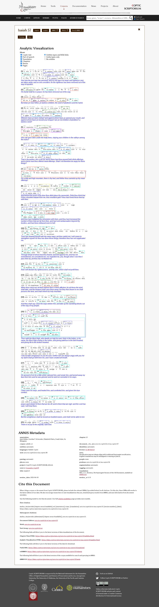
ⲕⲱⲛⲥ (46, 131)
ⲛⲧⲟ (42, 234)
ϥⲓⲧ (62, 90)
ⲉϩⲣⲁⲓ (23, 153)
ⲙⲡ (27, 231)
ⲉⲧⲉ (40, 267)
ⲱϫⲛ (55, 71)
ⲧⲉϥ (27, 90)
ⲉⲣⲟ (77, 71)
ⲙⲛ (63, 71)
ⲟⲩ (47, 90)
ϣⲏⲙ (48, 330)
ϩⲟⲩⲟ (65, 190)
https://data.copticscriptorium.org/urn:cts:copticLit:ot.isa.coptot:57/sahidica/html (64, 536)
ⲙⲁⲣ (47, 275)
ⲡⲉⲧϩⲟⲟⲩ (29, 267)
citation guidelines (64, 499)
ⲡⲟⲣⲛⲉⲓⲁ (48, 205)
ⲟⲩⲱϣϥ (43, 334)
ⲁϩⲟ (67, 366)
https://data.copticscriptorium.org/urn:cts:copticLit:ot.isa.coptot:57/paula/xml (56, 548)
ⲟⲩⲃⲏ (40, 275)
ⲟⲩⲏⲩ (30, 209)
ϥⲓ (39, 75)
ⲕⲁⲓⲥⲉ (31, 90)
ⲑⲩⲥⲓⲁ (36, 153)
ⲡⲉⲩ (53, 334)
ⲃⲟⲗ (41, 213)
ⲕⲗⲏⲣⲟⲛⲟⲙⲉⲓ (35, 285)
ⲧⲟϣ (52, 213)
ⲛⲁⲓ (69, 153)
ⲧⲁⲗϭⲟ (33, 385)
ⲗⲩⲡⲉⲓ (36, 363)
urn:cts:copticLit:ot (36, 528)
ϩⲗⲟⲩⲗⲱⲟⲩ (55, 173)
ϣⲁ (35, 217)
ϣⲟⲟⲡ (34, 422)
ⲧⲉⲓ (65, 411)
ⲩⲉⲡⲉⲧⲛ (49, 112)
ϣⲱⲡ (73, 71)
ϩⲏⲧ (28, 75)
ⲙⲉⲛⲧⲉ (42, 217)
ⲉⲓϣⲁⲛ (45, 252)
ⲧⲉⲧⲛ (51, 108)
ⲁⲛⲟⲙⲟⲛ (57, 115)
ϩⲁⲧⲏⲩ (69, 278)
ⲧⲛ (67, 108)
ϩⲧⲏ (27, 78)
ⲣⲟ (78, 186)
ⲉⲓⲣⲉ (86, 231)
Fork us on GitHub (106, 574)
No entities (50, 59)
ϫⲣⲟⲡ (43, 301)
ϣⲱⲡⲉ (38, 90)
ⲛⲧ (38, 71)
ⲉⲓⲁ (27, 135)
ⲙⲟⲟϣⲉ (52, 369)
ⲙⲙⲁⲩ (32, 145)
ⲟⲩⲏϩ (43, 316)
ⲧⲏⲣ (32, 278)
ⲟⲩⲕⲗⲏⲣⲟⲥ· (71, 145)
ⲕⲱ (30, 282)
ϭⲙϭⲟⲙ (72, 231)
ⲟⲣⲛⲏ (75, 100)
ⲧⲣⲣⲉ (35, 245)
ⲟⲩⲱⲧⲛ (49, 149)
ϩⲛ (42, 90)
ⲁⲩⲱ (59, 71)
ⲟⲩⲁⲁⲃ (56, 285)
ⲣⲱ (64, 108)
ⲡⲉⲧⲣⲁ (45, 135)
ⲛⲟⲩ (49, 213)
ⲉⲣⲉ (24, 169)
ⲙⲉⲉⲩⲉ (29, 190)
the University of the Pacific (65, 578)
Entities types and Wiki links (57, 55)
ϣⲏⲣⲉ (35, 100)
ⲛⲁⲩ (27, 71)
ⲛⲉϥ (40, 372)
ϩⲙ (84, 71)
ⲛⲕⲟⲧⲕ (41, 169)
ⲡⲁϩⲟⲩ (55, 186)
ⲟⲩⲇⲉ (41, 249)
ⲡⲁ (31, 249)
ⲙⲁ (27, 100)
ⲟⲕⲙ (63, 369)
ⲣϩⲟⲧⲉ (60, 245)
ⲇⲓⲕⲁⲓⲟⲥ (49, 71)
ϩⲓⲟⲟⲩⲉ (35, 228)
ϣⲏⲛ (28, 131)
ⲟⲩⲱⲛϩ (26, 334)
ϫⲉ (33, 190)
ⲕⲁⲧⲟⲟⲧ (51, 231)
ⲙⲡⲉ (71, 252)
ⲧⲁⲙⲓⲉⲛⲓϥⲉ (61, 354)
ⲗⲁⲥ (54, 112)
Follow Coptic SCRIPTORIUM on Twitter (114, 578)
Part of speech (28, 57)
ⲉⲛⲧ (50, 354)
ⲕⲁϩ (72, 282)
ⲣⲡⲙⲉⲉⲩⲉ (46, 186)
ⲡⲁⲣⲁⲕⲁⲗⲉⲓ (29, 127)
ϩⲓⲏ (60, 301)
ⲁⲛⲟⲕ (33, 252)
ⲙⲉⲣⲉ (72, 190)
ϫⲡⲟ (55, 282)
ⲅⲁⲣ (42, 78)
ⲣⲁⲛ (58, 323)
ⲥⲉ (36, 75)
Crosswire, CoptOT (32, 468)
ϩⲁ (50, 127)
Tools (53, 6)
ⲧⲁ (36, 112)
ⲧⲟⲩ (41, 145)
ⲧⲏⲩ (43, 278)
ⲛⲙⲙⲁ (54, 205)
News (93, 6)
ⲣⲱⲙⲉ (49, 75)
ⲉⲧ (24, 127)
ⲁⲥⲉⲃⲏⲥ (46, 422)
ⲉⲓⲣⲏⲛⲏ (51, 90)
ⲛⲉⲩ (54, 131)
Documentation (79, 6)
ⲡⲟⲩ (30, 169)
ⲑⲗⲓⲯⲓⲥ (68, 275)
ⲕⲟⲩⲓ (53, 363)
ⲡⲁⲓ (37, 234)
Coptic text (27, 55)
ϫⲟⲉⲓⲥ (48, 157)
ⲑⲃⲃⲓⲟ (25, 217)
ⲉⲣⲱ (22, 351)
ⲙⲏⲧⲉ (75, 90)
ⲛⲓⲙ (26, 112)
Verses (25, 63)
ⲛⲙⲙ (34, 193)
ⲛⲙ (41, 135)
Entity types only (52, 57)
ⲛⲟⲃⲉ (65, 363)
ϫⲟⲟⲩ (51, 209)
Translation (27, 59)
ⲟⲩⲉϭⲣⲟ (66, 186)
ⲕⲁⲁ (49, 249)
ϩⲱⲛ (34, 97)
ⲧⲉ (36, 145)
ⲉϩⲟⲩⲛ (39, 97)
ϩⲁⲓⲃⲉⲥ (37, 131)
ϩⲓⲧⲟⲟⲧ (35, 354)
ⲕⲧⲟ (66, 213)
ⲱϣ (31, 275)
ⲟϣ (43, 228)
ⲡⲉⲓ (24, 100)
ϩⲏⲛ (76, 398)
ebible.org (83, 475)
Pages (25, 66)
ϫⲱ (39, 264)
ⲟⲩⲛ (60, 278)
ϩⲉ (36, 71)
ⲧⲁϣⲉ (73, 205)
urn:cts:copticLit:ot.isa (33, 524)
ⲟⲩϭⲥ (80, 348)
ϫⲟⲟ (34, 231)
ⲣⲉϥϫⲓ (51, 411)
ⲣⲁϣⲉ (29, 422)
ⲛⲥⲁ (62, 112)
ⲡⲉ (47, 100)
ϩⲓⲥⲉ (52, 228)
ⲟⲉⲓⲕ (63, 100)
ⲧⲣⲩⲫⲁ (37, 108)
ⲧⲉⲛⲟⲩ (61, 231)
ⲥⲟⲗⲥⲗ (28, 388)
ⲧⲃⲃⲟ (45, 297)
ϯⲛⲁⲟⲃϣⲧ (61, 252)
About (115, 6)
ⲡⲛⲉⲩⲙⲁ (47, 351)
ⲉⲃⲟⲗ (58, 112)
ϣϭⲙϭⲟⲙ (30, 415)
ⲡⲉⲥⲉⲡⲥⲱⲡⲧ (50, 234)
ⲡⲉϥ (25, 75)
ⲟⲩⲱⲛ (56, 108)
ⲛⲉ (77, 112)
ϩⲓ (68, 100)
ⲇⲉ (30, 97)
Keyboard (139, 17)
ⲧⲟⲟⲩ (27, 173)
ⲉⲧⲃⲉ (32, 234)
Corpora (64, 6)
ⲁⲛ (74, 112)
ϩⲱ (38, 252)
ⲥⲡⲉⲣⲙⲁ (51, 100)
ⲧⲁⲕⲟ (38, 115)
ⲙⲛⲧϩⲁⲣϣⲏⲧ (31, 330)
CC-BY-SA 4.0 (90, 450)
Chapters (26, 61)
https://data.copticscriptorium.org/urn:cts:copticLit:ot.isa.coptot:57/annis (54, 559)
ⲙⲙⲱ (39, 348)
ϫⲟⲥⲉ (38, 173)
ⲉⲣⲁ (54, 190)
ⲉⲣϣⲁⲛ (38, 190)
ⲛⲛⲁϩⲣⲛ (60, 78)
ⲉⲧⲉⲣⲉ (37, 312)
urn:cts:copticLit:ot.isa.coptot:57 (46, 520)
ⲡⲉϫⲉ (39, 157)
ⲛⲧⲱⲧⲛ (26, 97)
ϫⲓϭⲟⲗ (73, 245)
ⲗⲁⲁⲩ (68, 71)
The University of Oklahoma (45, 578)
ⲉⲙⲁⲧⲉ (30, 217)
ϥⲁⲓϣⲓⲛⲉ (30, 213)
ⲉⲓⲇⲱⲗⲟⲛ (44, 127)
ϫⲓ (67, 78)
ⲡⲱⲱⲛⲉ (30, 149)
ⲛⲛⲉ (65, 348)
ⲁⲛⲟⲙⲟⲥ (42, 100)
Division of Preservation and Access (63, 576)
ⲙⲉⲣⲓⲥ (45, 145)
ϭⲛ (59, 190)
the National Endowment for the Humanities (71, 574)
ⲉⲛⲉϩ (25, 323)
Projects (104, 6)
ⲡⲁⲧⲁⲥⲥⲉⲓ (34, 366)
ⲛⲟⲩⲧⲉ (67, 422)
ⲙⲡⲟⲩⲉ (61, 398)
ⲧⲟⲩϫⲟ (55, 275)
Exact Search (140, 19)
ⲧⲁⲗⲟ (83, 149)
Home (43, 6)
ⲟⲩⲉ (44, 190)
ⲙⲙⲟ (47, 190)
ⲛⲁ (35, 90)
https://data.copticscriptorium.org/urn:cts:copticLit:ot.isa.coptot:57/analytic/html (71, 540)
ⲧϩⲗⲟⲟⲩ (78, 278)
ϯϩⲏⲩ (52, 267)
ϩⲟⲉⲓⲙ (31, 411)
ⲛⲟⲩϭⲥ (32, 157)
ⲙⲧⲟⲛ (36, 326)
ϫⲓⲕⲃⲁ (35, 348)
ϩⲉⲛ (24, 131)
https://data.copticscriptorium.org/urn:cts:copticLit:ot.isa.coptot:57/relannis (54, 552)
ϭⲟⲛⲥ (75, 78)
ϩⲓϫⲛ (47, 169)
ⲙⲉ (34, 388)
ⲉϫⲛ (22, 112)
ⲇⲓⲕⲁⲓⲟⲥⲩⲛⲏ (53, 264)
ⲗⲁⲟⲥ (71, 301)
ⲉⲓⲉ (66, 231)
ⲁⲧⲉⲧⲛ (32, 108)
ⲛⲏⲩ (26, 354)
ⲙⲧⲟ (57, 297)
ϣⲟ (36, 205)
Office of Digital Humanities (38, 576)
